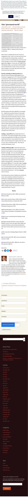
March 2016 (5, 403)
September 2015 (6, 399)
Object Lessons (6, 441)
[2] (25, 77)
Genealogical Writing (7, 445)
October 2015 (6, 401)
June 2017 (5, 419)
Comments (6, 467)
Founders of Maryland (8, 283)
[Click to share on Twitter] (8, 250)
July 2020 (5, 372)
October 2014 (6, 367)
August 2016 (5, 407)
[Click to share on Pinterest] (10, 250)
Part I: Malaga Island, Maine (8, 354)
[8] (9, 163)
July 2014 (5, 376)
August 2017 (5, 387)
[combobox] (13, 339)
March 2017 (5, 383)
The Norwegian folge (7, 356)
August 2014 (5, 394)
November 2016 (6, 412)
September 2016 (6, 410)
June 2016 (5, 405)
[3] (14, 84)
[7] (20, 153)
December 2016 (6, 414)
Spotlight (5, 443)
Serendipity (5, 450)
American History (6, 432)
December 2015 (6, 370)
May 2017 (5, 385)
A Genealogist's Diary (14, 28)
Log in (4, 463)
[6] (9, 153)
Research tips (6, 448)
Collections (7, 28)
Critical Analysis (17, 27)
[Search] (24, 339)
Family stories (10, 30)
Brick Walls (5, 439)
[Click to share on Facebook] (5, 250)
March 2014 (5, 392)
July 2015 (5, 381)
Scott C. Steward (19, 30)
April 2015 (5, 396)
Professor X (5, 351)
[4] (24, 92)
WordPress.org (6, 470)
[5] (16, 137)
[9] (11, 178)
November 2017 (6, 421)
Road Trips (5, 452)
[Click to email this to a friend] (2, 250)
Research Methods (7, 437)
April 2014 (5, 374)
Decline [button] (16, 16)
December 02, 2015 (7, 27)
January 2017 (5, 416)
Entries (5, 465)
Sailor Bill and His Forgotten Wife (10, 349)
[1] (16, 75)
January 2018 (5, 390)
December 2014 (6, 379)
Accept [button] (11, 16)
